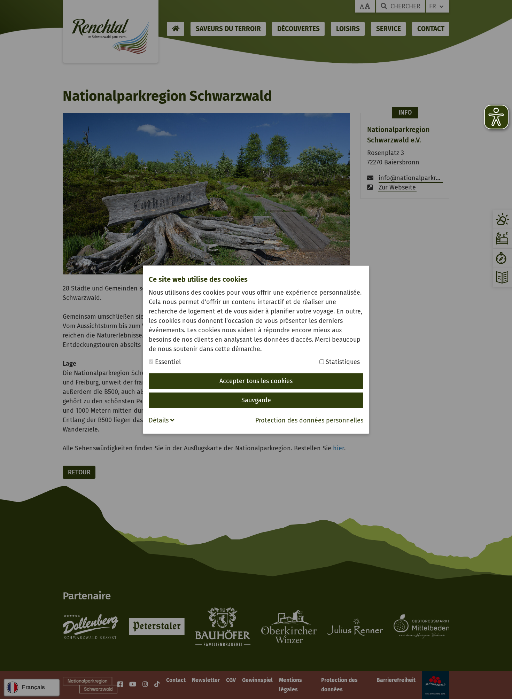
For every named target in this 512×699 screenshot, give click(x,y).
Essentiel (167, 362)
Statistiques (342, 362)
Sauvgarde (256, 400)
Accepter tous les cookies (256, 381)
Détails (159, 420)
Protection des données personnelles (309, 420)
